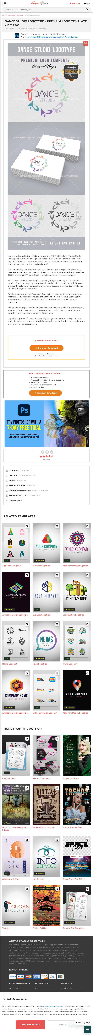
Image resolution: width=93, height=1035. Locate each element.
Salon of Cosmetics (41, 778)
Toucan (5, 928)
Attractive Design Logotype (75, 566)
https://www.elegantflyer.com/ (52, 1006)
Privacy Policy (82, 1014)
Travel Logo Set (70, 664)
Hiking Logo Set (9, 664)
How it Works (66, 988)
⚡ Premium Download (46, 348)
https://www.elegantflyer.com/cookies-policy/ (17, 1014)
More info (31, 485)
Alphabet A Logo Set (11, 566)
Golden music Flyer (11, 879)
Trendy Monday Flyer (72, 827)
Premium (76, 3)
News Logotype (40, 664)
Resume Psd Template (73, 928)
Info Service (38, 879)
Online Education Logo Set (45, 713)
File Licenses (14, 988)
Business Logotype (41, 566)
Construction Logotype (73, 615)
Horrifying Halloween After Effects (14, 828)
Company (24, 470)
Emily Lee (21, 480)
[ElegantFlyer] (39, 3)
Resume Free (8, 778)
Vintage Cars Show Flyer (44, 827)
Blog (37, 988)
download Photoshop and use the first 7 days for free (53, 37)
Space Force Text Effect (74, 879)
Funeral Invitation (71, 778)
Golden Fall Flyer (40, 928)
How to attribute (40, 490)
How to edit (34, 495)
